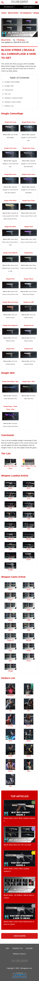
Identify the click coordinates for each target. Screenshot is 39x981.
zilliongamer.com (26, 968)
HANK (10, 756)
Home (3, 13)
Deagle (10, 570)
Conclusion (9, 90)
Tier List (8, 94)
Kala (10, 549)
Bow (10, 559)
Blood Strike (13, 13)
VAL (10, 711)
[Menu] (36, 2)
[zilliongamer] (19, 2)
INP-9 (10, 529)
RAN (10, 741)
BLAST (28, 726)
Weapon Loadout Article (14, 98)
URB (28, 519)
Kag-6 (10, 498)
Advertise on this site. (19, 977)
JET (28, 711)
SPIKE (28, 741)
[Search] (2, 2)
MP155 (28, 539)
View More (19, 936)
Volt (10, 786)
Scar (28, 498)
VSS (10, 508)
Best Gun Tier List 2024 (10, 467)
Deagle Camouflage (12, 82)
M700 (29, 549)
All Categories (26, 13)
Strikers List (9, 106)
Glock (29, 559)
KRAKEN (10, 695)
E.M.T (29, 695)
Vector (10, 519)
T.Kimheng (21, 40)
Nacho (10, 771)
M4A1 (10, 488)
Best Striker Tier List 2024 (28, 467)
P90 (28, 529)
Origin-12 (10, 539)
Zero (28, 771)
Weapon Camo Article (13, 102)
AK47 (28, 488)
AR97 (29, 508)
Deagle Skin (9, 86)
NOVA (28, 756)
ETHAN (10, 726)
